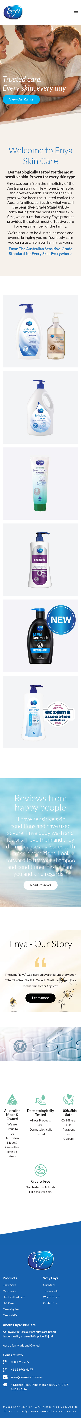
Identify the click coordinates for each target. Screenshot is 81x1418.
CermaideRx (10, 1315)
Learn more (40, 998)
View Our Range (21, 99)
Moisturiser (9, 1290)
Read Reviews (40, 885)
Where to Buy (51, 1297)
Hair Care (8, 1303)
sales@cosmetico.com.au (27, 1377)
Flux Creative (66, 1411)
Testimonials (50, 1290)
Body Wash (9, 1284)
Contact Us (50, 1303)
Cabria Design (19, 1411)
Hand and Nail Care (14, 1297)
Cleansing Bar (11, 1309)
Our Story (49, 1284)
